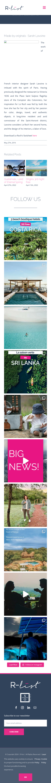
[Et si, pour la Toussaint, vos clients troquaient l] (25, 416)
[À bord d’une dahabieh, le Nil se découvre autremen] (25, 283)
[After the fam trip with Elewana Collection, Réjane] (25, 505)
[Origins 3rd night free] (36, 168)
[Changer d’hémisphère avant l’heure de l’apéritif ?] (25, 327)
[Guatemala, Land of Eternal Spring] (14, 168)
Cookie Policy (44, 761)
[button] (7, 173)
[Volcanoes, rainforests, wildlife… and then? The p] (25, 238)
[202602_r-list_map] (14, 5)
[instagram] (22, 707)
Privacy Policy (37, 761)
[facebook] (16, 707)
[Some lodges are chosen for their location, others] (25, 549)
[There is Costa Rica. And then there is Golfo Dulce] (25, 638)
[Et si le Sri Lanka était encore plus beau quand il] (25, 371)
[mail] (35, 707)
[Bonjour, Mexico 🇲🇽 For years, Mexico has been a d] (25, 460)
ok (25, 777)
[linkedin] (28, 707)
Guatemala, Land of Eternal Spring (13, 181)
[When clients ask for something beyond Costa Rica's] (25, 594)
